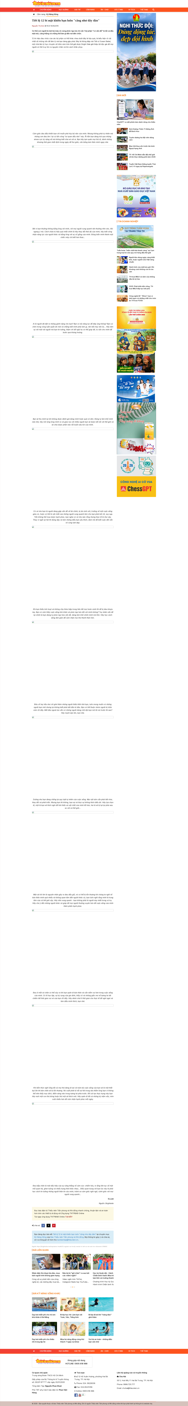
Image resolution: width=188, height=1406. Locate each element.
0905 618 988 (81, 1363)
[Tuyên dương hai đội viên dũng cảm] (122, 139)
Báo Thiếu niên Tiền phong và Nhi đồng (67, 1237)
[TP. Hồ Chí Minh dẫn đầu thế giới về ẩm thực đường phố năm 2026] (122, 157)
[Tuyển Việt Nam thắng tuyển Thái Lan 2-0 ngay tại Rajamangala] (122, 166)
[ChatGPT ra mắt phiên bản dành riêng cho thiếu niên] (135, 109)
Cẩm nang (90, 10)
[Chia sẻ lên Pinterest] (54, 1225)
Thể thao (144, 10)
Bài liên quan (41, 1250)
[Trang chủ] (34, 14)
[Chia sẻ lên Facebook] (43, 1225)
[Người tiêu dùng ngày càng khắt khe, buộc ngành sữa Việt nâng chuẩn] (122, 260)
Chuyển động (45, 10)
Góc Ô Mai (118, 10)
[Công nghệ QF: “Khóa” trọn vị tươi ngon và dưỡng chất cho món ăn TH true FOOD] (122, 298)
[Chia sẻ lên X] (48, 1225)
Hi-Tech (131, 10)
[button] (153, 10)
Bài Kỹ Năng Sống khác (46, 1293)
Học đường (64, 10)
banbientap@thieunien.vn (67, 1240)
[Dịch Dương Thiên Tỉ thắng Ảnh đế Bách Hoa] (122, 131)
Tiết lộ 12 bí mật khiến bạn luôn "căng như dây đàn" (74, 1234)
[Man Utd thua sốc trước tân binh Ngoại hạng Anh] (122, 148)
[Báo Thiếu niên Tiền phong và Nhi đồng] (46, 4)
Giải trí (77, 10)
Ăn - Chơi (104, 10)
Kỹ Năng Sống (52, 14)
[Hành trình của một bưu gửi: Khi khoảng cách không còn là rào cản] (122, 269)
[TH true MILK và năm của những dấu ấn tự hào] (122, 279)
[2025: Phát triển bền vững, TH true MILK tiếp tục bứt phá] (122, 289)
